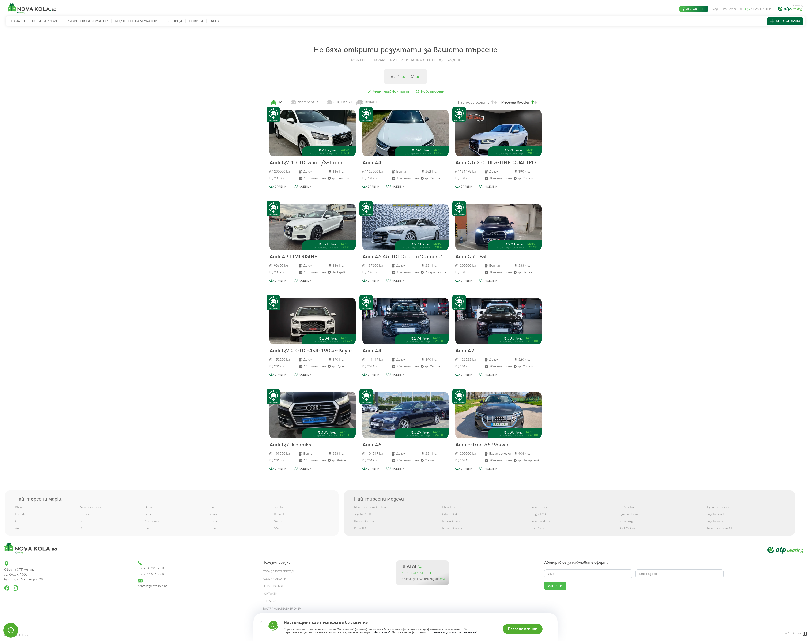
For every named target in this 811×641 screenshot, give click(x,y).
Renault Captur (452, 528)
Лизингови (342, 102)
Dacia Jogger (627, 521)
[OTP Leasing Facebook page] (7, 586)
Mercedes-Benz (90, 507)
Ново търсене (432, 92)
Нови (282, 102)
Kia (211, 507)
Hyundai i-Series (718, 507)
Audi (396, 76)
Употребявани (310, 102)
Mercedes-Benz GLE (721, 528)
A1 (413, 76)
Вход (715, 9)
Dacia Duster (538, 507)
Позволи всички (522, 628)
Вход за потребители (279, 571)
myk (442, 579)
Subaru (214, 528)
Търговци (173, 21)
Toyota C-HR (362, 514)
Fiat (147, 528)
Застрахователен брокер (282, 608)
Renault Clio (362, 528)
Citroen (85, 514)
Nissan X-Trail (451, 521)
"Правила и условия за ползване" (452, 632)
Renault (279, 514)
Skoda (278, 521)
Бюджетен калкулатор (136, 21)
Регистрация (732, 9)
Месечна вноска (515, 102)
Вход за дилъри (274, 579)
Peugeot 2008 (540, 514)
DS (81, 528)
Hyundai (20, 514)
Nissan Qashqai (364, 521)
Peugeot (150, 514)
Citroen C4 (449, 514)
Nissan (213, 514)
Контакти (270, 593)
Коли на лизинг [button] (46, 21)
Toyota (278, 507)
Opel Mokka (627, 528)
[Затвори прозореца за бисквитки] (261, 621)
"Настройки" (381, 632)
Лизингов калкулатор (87, 21)
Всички (371, 102)
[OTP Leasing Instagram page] (15, 586)
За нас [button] (216, 21)
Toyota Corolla (716, 514)
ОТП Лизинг (271, 601)
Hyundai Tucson (629, 514)
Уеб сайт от (793, 633)
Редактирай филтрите (390, 92)
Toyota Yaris (715, 521)
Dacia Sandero (540, 521)
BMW (18, 507)
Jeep (83, 521)
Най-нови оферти (474, 102)
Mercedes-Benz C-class (370, 507)
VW (276, 528)
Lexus (213, 521)
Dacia (148, 507)
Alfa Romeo (152, 521)
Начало (18, 21)
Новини (196, 21)
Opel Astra (537, 528)
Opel (18, 521)
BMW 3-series (451, 507)
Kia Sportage (627, 507)
